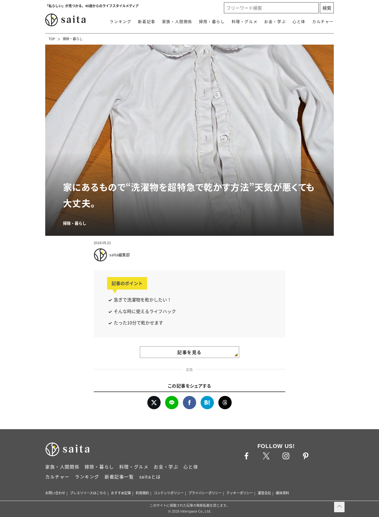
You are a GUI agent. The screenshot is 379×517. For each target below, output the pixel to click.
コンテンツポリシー (169, 492)
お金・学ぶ (275, 21)
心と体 (298, 21)
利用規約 (142, 492)
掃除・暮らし (212, 21)
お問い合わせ (55, 492)
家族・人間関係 (177, 21)
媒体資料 (282, 492)
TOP (52, 38)
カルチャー (323, 21)
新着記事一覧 (119, 476)
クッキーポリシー (239, 492)
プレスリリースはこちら (88, 492)
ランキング (120, 21)
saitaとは (150, 476)
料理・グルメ (245, 21)
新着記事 (146, 21)
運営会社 (264, 492)
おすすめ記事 (121, 492)
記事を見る (189, 352)
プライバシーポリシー (205, 492)
